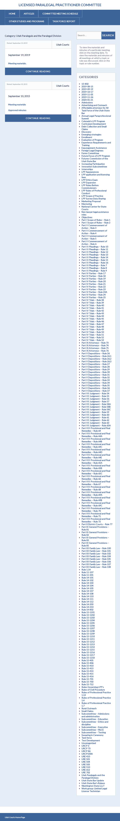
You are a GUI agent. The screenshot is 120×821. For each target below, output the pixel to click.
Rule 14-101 (87, 577)
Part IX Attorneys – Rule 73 (95, 342)
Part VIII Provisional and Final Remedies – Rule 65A (96, 461)
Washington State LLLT (93, 785)
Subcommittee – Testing (94, 732)
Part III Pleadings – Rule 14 (95, 257)
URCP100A (87, 753)
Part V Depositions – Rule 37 (96, 390)
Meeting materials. (17, 63)
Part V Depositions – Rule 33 (96, 380)
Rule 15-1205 (88, 623)
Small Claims (87, 711)
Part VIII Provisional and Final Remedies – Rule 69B (96, 498)
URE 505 (86, 764)
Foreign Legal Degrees (92, 150)
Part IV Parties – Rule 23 (94, 289)
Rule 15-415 (87, 673)
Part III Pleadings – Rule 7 (94, 265)
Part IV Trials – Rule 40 (93, 305)
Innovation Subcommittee (94, 166)
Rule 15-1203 (88, 617)
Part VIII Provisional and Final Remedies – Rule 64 (96, 429)
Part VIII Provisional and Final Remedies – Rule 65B (96, 466)
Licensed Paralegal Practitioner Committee (60, 5)
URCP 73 (86, 748)
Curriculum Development (94, 123)
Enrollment (87, 137)
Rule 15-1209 (88, 633)
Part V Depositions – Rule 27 (96, 364)
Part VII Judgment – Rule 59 (95, 412)
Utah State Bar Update (93, 780)
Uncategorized (89, 743)
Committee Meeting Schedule (60, 13)
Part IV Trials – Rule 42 (93, 310)
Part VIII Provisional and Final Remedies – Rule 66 (96, 477)
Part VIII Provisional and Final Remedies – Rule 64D (96, 450)
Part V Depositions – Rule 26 (96, 353)
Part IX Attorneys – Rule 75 (95, 348)
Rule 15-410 (87, 665)
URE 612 (86, 769)
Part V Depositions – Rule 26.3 (96, 361)
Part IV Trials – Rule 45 (93, 318)
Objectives (87, 217)
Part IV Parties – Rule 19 (94, 278)
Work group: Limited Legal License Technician (94, 789)
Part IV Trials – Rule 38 (93, 300)
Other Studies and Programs (26, 21)
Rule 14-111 (87, 599)
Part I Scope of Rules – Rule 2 (96, 222)
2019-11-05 (87, 94)
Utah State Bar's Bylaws (93, 783)
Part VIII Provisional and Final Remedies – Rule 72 (96, 520)
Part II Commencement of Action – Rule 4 (94, 232)
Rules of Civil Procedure (93, 689)
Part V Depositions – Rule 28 (96, 366)
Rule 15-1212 (88, 641)
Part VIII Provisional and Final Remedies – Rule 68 (96, 488)
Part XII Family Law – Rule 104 (96, 556)
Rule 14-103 (87, 583)
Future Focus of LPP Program (96, 155)
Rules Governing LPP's (93, 687)
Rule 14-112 (87, 601)
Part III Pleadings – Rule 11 (95, 249)
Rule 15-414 (87, 671)
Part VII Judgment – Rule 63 (95, 422)
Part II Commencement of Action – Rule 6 (94, 242)
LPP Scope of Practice (92, 196)
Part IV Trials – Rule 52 (93, 337)
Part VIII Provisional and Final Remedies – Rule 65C (96, 472)
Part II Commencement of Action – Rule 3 (94, 226)
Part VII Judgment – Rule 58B (96, 406)
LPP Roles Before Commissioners (90, 186)
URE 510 (86, 767)
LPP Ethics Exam (90, 180)
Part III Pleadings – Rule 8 (94, 268)
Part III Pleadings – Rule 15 (95, 260)
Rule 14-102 (87, 580)
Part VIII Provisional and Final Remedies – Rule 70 (96, 509)
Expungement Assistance (94, 147)
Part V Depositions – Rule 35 (96, 385)
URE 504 (86, 761)
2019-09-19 (87, 89)
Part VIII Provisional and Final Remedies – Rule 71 (96, 515)
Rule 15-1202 (88, 615)
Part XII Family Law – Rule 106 (96, 561)
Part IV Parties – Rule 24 (94, 294)
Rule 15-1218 (88, 657)
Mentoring (87, 204)
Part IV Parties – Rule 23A (94, 292)
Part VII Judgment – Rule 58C (96, 409)
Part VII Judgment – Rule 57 (95, 401)
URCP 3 (85, 745)
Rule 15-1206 (88, 625)
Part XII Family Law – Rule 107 (96, 564)
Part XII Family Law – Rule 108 (96, 567)
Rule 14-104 (87, 585)
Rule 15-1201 (88, 612)
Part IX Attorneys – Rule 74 (95, 345)
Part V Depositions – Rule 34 (96, 382)
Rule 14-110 (87, 596)
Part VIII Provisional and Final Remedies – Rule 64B (96, 440)
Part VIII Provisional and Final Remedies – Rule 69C (96, 504)
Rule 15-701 (87, 679)
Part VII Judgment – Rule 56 (95, 398)
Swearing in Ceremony (92, 735)
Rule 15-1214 (88, 647)
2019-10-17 (87, 91)
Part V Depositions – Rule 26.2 (96, 358)
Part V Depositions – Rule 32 (96, 377)
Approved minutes (17, 110)
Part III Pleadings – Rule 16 (95, 262)
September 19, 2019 (19, 54)
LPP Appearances (90, 172)
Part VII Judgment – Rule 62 (95, 420)
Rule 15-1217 (88, 655)
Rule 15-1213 (88, 644)
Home (12, 13)
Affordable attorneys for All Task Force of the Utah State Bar (96, 110)
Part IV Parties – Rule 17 (94, 273)
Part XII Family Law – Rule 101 (96, 551)
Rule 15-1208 (88, 631)
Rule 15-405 (87, 660)
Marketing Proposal (91, 201)
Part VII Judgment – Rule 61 (95, 417)
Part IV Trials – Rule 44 (93, 316)
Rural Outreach (89, 708)
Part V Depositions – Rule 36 (96, 388)
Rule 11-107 (87, 572)
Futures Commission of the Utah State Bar (95, 160)
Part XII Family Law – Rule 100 (96, 548)
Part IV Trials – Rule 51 (93, 334)
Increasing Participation (93, 164)
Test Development (91, 740)
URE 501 (86, 759)
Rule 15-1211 (88, 639)
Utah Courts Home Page (15, 817)
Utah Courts (62, 44)
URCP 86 (86, 751)
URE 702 (86, 772)
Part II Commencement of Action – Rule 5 (94, 237)
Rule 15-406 (87, 663)
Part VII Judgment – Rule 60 (95, 414)
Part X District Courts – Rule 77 (97, 524)
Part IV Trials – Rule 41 (93, 308)
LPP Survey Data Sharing (94, 198)
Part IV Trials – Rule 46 (93, 321)
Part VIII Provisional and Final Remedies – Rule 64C (96, 445)
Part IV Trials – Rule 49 (93, 329)
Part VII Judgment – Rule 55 (95, 396)
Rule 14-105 (87, 588)
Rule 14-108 (87, 593)
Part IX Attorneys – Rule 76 (95, 350)
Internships (87, 169)
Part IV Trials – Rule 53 (93, 340)
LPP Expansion (89, 182)
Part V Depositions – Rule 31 (96, 374)
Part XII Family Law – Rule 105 (96, 559)
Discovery (86, 131)
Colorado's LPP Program (93, 121)
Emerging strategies (91, 134)
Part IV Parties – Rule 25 (94, 297)
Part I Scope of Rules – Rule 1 (96, 220)
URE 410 (86, 756)
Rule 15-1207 (88, 628)
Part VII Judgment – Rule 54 (95, 393)
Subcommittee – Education (95, 719)
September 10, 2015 (19, 96)
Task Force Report (63, 21)
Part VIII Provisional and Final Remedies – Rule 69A (96, 493)
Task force (87, 737)
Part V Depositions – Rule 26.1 (96, 356)
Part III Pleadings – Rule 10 (95, 246)
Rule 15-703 (87, 681)
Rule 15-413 (87, 668)
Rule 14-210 (87, 607)
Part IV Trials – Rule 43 (93, 313)
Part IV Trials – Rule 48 (93, 326)
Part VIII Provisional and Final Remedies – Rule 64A (96, 434)
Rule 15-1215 (88, 649)
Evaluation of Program (92, 139)
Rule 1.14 (86, 569)
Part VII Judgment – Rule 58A (96, 404)
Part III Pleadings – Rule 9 (94, 270)
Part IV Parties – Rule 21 (94, 284)
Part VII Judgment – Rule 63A (96, 425)
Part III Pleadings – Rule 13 (95, 254)
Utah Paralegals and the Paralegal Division (93, 776)
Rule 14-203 (87, 604)
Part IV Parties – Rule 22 (94, 286)
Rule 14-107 (87, 591)
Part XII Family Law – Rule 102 (96, 553)
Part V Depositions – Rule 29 (96, 369)
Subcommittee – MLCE (93, 729)
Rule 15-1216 (88, 652)
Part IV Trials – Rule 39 (93, 302)
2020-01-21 (87, 99)
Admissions (87, 102)
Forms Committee (90, 153)
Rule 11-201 (87, 575)
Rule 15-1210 (88, 636)
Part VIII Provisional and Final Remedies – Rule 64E (96, 456)
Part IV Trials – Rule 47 (93, 324)
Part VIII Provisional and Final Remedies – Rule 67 (96, 482)
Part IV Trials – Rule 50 (93, 332)
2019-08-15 (87, 86)
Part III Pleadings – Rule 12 (95, 252)
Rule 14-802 (87, 609)
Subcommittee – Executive (95, 727)
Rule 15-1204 (88, 620)
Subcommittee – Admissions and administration (95, 715)
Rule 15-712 (87, 684)
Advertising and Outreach (94, 105)
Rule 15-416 (87, 676)
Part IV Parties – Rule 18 (94, 276)
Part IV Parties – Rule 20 (94, 281)
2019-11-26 (87, 97)
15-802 (85, 83)
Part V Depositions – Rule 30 (96, 372)
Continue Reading (38, 71)
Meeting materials (17, 104)
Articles (29, 13)
